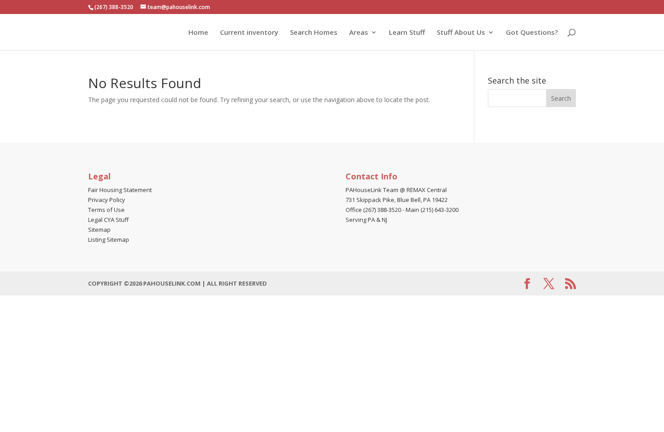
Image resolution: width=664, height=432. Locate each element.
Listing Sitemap (108, 239)
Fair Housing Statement (120, 190)
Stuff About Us (461, 33)
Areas (358, 33)
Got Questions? (532, 33)
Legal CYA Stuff (108, 220)
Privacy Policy (106, 200)
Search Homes (313, 33)
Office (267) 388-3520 (373, 210)
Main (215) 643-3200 (432, 210)
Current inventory (249, 33)
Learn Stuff (407, 33)
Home (198, 33)
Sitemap (99, 229)
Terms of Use (106, 210)
